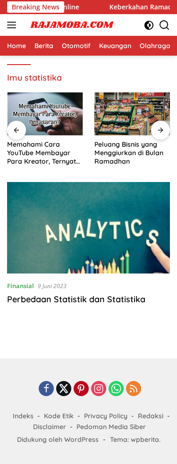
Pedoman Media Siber (111, 427)
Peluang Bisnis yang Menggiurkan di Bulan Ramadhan (128, 153)
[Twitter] (63, 389)
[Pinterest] (81, 389)
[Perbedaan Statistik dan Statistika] (88, 227)
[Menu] (13, 25)
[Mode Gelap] (148, 25)
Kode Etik (59, 416)
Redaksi (150, 416)
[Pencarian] (164, 25)
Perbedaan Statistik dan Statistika (76, 299)
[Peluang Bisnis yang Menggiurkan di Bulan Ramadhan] (132, 113)
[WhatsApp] (116, 389)
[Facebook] (46, 389)
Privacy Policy (105, 416)
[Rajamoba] (70, 25)
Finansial (20, 286)
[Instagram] (98, 389)
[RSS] (133, 389)
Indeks (23, 416)
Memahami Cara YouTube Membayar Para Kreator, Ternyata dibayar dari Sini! (43, 153)
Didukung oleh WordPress (58, 439)
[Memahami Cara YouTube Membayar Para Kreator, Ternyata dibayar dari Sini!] (45, 113)
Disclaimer (49, 427)
